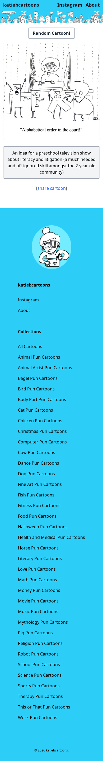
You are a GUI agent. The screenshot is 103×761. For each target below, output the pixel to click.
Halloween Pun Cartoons (43, 527)
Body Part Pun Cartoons (42, 399)
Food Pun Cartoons (37, 516)
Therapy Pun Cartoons (40, 696)
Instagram (28, 300)
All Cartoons (30, 346)
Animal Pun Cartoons (39, 357)
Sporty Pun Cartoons (39, 686)
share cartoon (52, 188)
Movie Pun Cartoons (38, 601)
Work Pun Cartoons (37, 717)
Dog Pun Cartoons (36, 474)
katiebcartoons (21, 5)
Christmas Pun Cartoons (42, 431)
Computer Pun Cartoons (42, 442)
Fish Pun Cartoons (36, 495)
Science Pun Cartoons (40, 675)
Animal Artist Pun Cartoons (45, 368)
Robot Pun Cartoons (38, 654)
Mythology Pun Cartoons (43, 622)
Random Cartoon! (51, 33)
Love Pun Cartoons (37, 569)
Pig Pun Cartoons (35, 633)
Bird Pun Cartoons (36, 389)
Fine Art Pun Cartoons (40, 484)
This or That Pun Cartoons (44, 707)
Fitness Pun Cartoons (39, 505)
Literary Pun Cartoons (40, 558)
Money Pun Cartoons (39, 590)
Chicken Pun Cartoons (40, 421)
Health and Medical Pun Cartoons (51, 537)
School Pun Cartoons (39, 664)
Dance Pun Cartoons (38, 463)
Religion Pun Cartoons (40, 643)
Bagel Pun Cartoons (38, 378)
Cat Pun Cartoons (35, 410)
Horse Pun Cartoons (38, 548)
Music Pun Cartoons (38, 611)
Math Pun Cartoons (37, 580)
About (24, 310)
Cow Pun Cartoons (36, 452)
